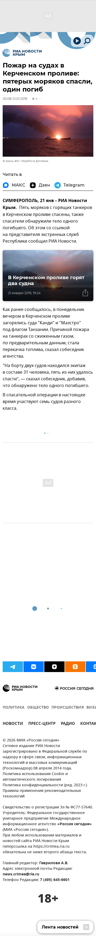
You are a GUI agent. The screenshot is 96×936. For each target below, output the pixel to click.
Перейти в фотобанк (34, 161)
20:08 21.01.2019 (15, 99)
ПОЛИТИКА (14, 708)
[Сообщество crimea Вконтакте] (33, 666)
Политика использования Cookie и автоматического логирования (35, 777)
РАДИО (68, 724)
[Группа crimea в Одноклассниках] (75, 666)
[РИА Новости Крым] (22, 53)
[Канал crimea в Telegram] (13, 666)
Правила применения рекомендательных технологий (42, 794)
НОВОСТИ (13, 724)
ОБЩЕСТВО (38, 708)
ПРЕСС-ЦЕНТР (41, 724)
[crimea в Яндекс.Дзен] (54, 666)
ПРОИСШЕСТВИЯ (67, 708)
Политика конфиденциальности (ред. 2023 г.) (45, 785)
